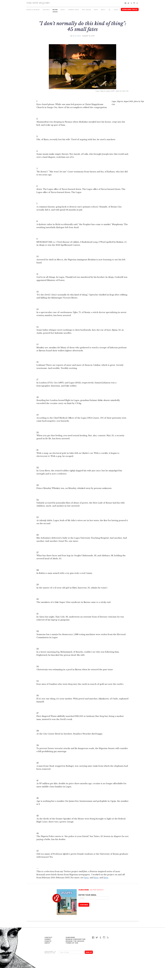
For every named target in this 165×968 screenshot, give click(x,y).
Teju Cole (77, 36)
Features (46, 9)
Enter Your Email (87, 895)
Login (116, 9)
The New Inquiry (38, 3)
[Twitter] (128, 3)
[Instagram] (134, 3)
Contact (48, 937)
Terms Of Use (72, 943)
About (103, 9)
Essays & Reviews (33, 9)
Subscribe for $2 (130, 9)
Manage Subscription (75, 939)
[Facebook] (125, 3)
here (86, 877)
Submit (48, 939)
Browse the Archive (75, 941)
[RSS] (137, 3)
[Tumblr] (131, 3)
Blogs (55, 9)
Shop (96, 9)
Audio (63, 9)
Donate (48, 941)
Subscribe (70, 937)
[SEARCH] (110, 10)
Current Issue (73, 9)
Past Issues (86, 9)
